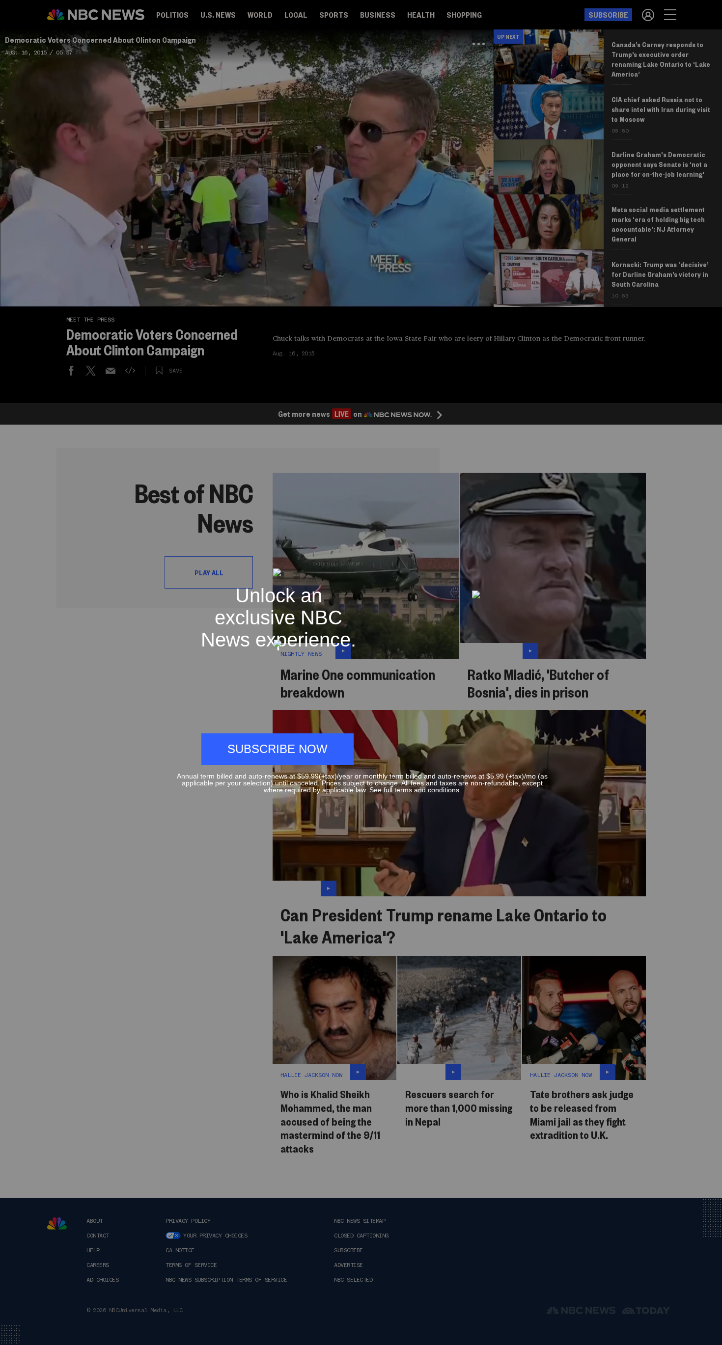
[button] (544, 563)
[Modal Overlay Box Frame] (361, 672)
